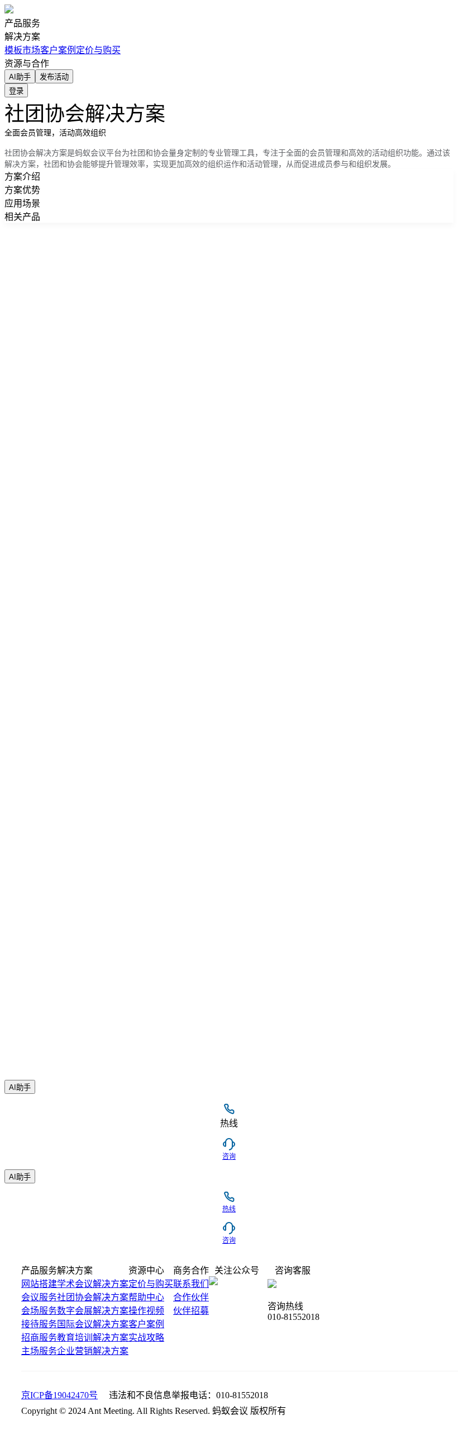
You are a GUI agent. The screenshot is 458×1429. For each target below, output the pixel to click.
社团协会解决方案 (92, 1297)
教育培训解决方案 (92, 1337)
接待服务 (39, 1324)
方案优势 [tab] (22, 190)
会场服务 (39, 1310)
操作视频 (146, 1310)
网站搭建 (39, 1284)
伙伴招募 (191, 1310)
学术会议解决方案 (92, 1284)
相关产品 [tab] (22, 217)
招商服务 (39, 1337)
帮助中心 (146, 1297)
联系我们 (191, 1284)
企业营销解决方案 (92, 1351)
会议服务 (39, 1297)
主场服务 (39, 1351)
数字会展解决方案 (92, 1310)
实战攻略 (146, 1337)
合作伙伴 (191, 1297)
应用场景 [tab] (22, 203)
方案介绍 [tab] (22, 176)
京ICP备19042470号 (59, 1395)
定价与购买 (98, 50)
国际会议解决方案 (92, 1324)
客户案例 (146, 1324)
